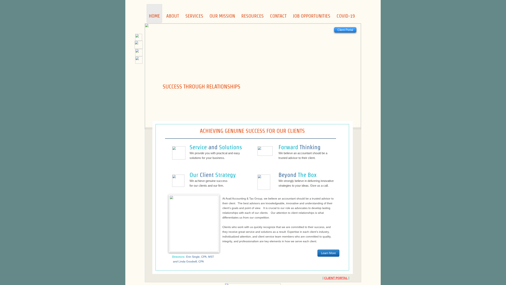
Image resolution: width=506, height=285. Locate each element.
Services (194, 16)
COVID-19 (346, 16)
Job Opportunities (311, 16)
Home (154, 16)
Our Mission (222, 16)
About (172, 16)
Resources (252, 16)
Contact (278, 16)
